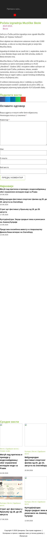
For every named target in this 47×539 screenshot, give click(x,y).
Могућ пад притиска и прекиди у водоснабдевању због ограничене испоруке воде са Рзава (23, 190)
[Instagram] (7, 15)
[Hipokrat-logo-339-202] (23, 312)
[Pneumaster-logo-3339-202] (23, 399)
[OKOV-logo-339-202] (23, 370)
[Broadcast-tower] (15, 15)
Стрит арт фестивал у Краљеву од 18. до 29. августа (20, 210)
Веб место (4, 167)
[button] (43, 15)
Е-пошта (3, 158)
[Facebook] (3, 15)
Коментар (4, 120)
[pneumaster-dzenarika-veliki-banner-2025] (23, 417)
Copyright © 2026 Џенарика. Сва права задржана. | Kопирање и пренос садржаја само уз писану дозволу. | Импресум (23, 533)
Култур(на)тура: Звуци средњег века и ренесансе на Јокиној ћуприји (22, 220)
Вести (5, 29)
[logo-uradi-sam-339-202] (23, 252)
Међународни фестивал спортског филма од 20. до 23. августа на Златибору (23, 200)
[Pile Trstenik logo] (23, 282)
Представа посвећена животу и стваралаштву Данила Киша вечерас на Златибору (21, 230)
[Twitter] (11, 15)
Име (2, 149)
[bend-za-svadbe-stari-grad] (23, 341)
